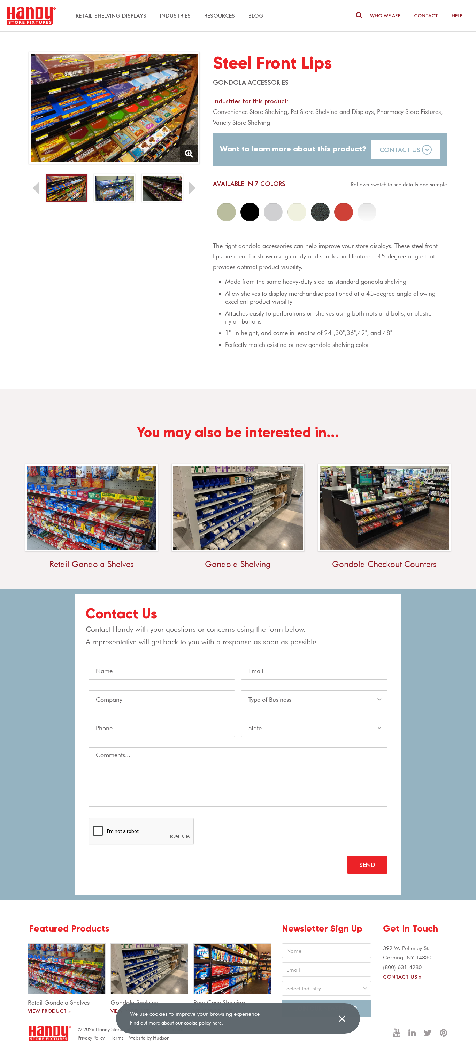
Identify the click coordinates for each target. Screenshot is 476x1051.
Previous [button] (36, 188)
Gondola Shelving (238, 564)
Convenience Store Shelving (250, 111)
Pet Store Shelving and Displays (332, 111)
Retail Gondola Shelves (91, 564)
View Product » (49, 1010)
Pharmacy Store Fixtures (409, 111)
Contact (426, 15)
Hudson (161, 1038)
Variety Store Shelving (241, 122)
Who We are (385, 15)
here (217, 1023)
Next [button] (192, 188)
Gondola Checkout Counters (384, 564)
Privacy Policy (91, 1038)
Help (457, 15)
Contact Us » (402, 976)
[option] (114, 108)
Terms (118, 1038)
